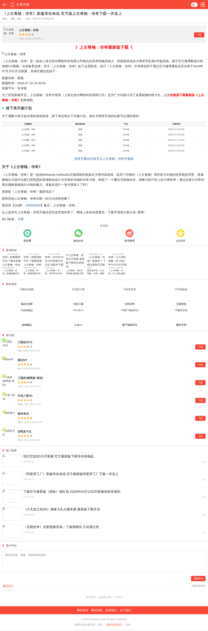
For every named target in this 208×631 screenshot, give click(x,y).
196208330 (33, 205)
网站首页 (82, 610)
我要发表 (198, 578)
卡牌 (20, 219)
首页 (12, 4)
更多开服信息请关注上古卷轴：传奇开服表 (104, 158)
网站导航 (96, 610)
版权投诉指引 (114, 624)
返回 (4, 4)
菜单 (203, 4)
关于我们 (125, 610)
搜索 (194, 4)
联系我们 (111, 610)
